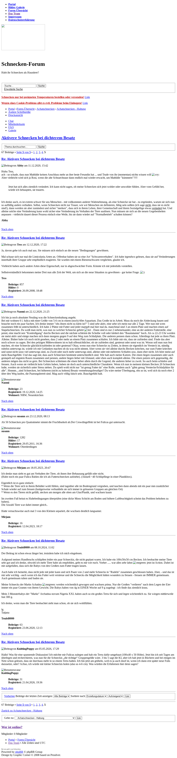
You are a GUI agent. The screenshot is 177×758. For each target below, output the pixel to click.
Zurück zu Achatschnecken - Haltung (21, 710)
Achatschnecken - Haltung (71, 108)
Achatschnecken (46, 108)
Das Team (13, 742)
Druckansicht (15, 115)
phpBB (19, 751)
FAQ (11, 127)
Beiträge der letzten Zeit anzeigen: (34, 696)
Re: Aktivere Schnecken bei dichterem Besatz (33, 159)
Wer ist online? (11, 727)
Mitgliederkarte (16, 124)
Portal (11, 108)
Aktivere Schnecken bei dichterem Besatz (38, 137)
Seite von (23, 152)
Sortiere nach (78, 696)
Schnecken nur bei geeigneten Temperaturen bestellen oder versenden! (42, 97)
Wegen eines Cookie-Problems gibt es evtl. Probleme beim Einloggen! (41, 103)
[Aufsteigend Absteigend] (119, 696)
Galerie (12, 130)
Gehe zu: (9, 717)
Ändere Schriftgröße (19, 112)
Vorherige (9, 696)
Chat (10, 121)
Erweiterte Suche (13, 89)
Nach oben (7, 229)
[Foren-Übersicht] (23, 49)
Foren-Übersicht (26, 108)
